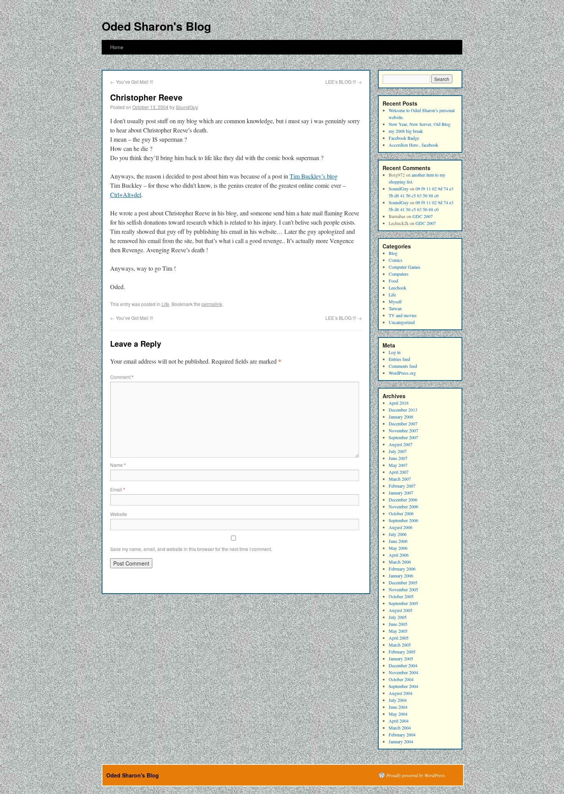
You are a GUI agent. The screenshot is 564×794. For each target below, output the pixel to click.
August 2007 (400, 444)
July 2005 (398, 617)
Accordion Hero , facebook (413, 145)
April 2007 (399, 472)
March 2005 (400, 645)
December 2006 (403, 499)
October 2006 (401, 513)
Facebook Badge (404, 138)
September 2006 (403, 520)
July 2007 (398, 451)
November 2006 (403, 506)
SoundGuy (187, 107)
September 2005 (403, 603)
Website (118, 514)
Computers (399, 274)
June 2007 (398, 458)
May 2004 (398, 714)
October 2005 (401, 596)
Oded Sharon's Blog (156, 26)
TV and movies (403, 315)
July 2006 (398, 534)
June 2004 (398, 707)
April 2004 (399, 721)
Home (116, 47)
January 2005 (401, 658)
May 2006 (398, 548)
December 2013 (403, 410)
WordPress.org (402, 373)
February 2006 (402, 569)
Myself (395, 301)
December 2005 (403, 582)
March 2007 (400, 479)
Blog (393, 253)
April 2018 (399, 403)
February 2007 (402, 486)
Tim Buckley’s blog (314, 176)
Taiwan (395, 308)
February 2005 (402, 651)
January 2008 (401, 417)
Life (165, 304)
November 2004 (403, 672)
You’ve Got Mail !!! (131, 81)
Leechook (397, 288)
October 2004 (401, 679)
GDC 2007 (422, 216)
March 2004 (400, 728)
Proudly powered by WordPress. (416, 775)
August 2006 (400, 527)
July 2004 (398, 700)
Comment (122, 377)
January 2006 (401, 575)
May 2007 (398, 465)
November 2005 (403, 589)
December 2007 (403, 423)
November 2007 (403, 430)
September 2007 (403, 437)
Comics (395, 260)
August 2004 (400, 693)
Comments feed (403, 366)
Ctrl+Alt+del (125, 194)
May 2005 (398, 631)
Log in (395, 352)
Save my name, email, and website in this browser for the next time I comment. (191, 549)
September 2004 (403, 686)
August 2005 (400, 610)
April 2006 (399, 555)
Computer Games (405, 267)
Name (118, 465)
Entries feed (399, 359)
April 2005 (399, 638)
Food (393, 281)
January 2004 (401, 741)
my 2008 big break (406, 131)
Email (117, 489)
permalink (211, 304)
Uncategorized (402, 322)
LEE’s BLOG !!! (343, 81)
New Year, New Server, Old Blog (419, 124)
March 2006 (400, 562)
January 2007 (401, 493)
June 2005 (398, 624)
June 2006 (398, 541)
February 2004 (402, 734)
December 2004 (403, 665)
